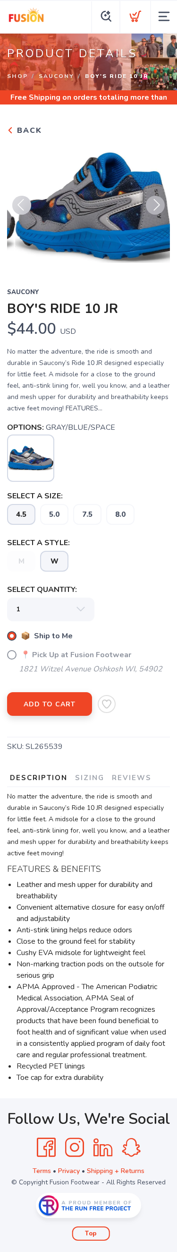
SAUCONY (56, 76)
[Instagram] (74, 1147)
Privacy (69, 1170)
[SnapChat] (131, 1147)
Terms (42, 1170)
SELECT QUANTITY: (42, 589)
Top (91, 1233)
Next (155, 205)
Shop (17, 76)
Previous (21, 205)
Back (28, 130)
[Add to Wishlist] (107, 704)
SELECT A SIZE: (35, 496)
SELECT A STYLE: (38, 543)
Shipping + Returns (115, 1170)
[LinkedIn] (103, 1147)
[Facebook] (46, 1147)
